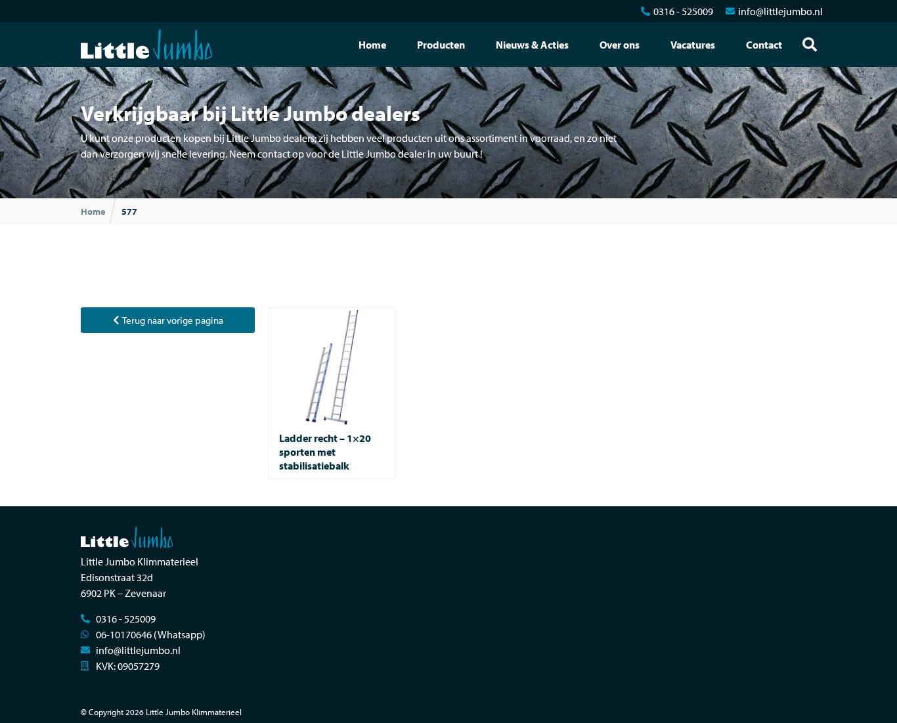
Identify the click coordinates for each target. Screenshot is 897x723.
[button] (810, 45)
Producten (441, 44)
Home (372, 44)
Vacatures (692, 44)
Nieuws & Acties (532, 44)
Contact (764, 44)
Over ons (620, 44)
